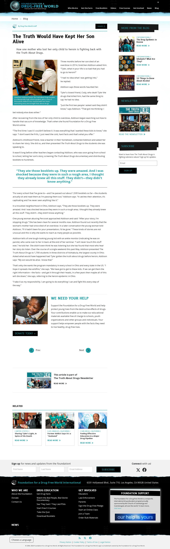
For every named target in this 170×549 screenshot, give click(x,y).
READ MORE (59, 383)
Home (15, 18)
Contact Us (17, 501)
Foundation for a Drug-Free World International (49, 482)
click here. (118, 508)
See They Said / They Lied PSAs (51, 504)
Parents (82, 501)
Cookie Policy (79, 542)
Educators (83, 493)
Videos (113, 8)
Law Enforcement (87, 497)
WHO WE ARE (20, 490)
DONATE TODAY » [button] (25, 333)
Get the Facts (86, 8)
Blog (157, 8)
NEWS (15, 524)
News (149, 8)
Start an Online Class (88, 509)
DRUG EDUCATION (48, 490)
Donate (15, 497)
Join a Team (84, 513)
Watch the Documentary (52, 499)
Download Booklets (46, 516)
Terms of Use (92, 542)
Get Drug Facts (44, 493)
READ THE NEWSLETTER (131, 134)
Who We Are (73, 8)
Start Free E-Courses (46, 508)
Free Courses (124, 8)
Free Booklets (101, 8)
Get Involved (138, 8)
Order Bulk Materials (88, 517)
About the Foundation (22, 493)
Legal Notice (105, 542)
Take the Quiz (43, 512)
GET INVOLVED (87, 490)
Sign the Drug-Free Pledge (91, 505)
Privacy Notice (65, 542)
